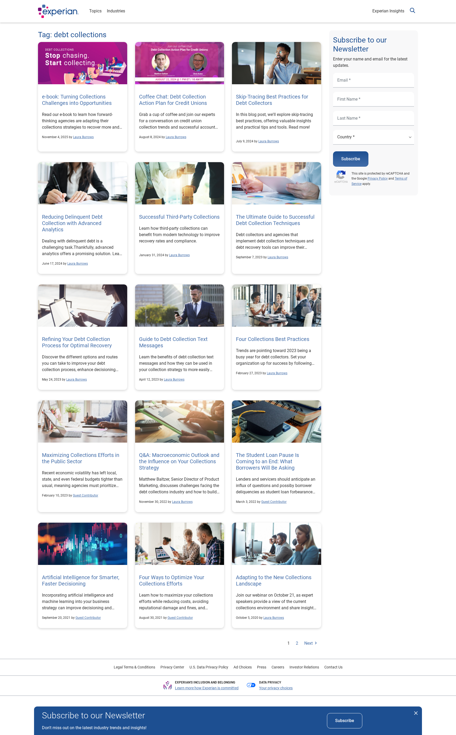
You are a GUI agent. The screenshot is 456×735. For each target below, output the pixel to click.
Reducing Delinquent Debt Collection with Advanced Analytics (72, 223)
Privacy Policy (378, 178)
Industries (116, 10)
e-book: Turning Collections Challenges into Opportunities (77, 99)
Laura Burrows (83, 137)
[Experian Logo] (58, 11)
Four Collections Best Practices (272, 339)
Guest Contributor (85, 495)
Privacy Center (172, 667)
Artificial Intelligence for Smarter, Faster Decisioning (80, 580)
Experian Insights (388, 10)
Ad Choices (243, 667)
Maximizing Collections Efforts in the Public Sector (80, 458)
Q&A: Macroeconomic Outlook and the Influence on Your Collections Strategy (179, 461)
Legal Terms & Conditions (134, 667)
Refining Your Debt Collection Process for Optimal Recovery (77, 342)
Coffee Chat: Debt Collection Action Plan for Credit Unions (173, 99)
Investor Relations (304, 667)
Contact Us (333, 667)
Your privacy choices (276, 688)
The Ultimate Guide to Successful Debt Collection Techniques (275, 220)
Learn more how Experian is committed (207, 688)
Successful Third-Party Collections (179, 217)
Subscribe (350, 158)
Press (261, 667)
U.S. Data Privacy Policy (208, 667)
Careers (278, 667)
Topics (95, 10)
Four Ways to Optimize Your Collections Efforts (171, 580)
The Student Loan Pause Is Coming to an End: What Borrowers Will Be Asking (267, 461)
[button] (412, 11)
